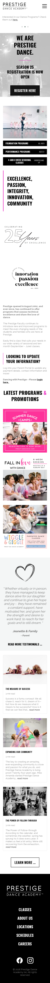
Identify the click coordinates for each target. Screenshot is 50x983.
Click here (30, 17)
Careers (25, 944)
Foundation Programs (25, 143)
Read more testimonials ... (25, 644)
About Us (25, 918)
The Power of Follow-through (21, 820)
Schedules (25, 935)
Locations (25, 926)
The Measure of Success (18, 688)
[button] (22, 27)
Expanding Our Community (19, 751)
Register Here (25, 90)
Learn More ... (25, 862)
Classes (25, 909)
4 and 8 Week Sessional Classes (26, 161)
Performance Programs (25, 151)
